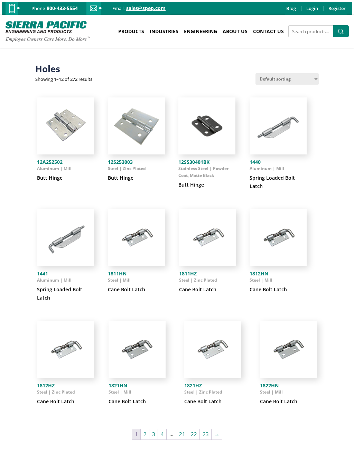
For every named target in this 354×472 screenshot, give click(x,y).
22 (194, 434)
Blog (291, 8)
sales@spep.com (146, 8)
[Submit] (341, 31)
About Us (235, 31)
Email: (118, 8)
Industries (164, 31)
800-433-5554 (62, 8)
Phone (38, 8)
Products (131, 31)
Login (312, 8)
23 (206, 434)
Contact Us (268, 31)
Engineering (200, 31)
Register (337, 8)
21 (182, 434)
